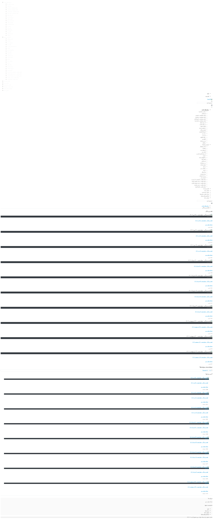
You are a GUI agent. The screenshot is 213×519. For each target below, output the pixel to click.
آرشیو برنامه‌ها (7, 37)
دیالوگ (8, 35)
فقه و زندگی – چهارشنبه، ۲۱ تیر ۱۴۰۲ (204, 235)
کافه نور (9, 31)
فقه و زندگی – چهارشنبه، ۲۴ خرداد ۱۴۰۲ (203, 281)
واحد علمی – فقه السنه (12, 79)
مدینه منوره (10, 66)
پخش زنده (6, 83)
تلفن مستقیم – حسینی (12, 7)
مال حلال (9, 64)
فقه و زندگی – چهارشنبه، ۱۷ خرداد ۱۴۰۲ (203, 296)
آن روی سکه (10, 15)
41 (207, 370)
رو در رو (9, 26)
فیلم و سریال (7, 81)
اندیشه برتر (10, 42)
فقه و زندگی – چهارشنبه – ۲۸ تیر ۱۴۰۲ (203, 220)
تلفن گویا (9, 51)
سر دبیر (9, 28)
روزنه (8, 62)
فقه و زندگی (10, 22)
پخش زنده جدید (7, 84)
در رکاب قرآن (10, 17)
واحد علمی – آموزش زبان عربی (14, 72)
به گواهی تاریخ (10, 50)
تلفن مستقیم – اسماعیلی (13, 11)
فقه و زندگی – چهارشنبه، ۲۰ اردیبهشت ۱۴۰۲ (202, 342)
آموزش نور (9, 70)
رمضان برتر (10, 61)
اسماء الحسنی (10, 24)
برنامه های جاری (7, 2)
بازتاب (8, 48)
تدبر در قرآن (10, 33)
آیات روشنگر (10, 39)
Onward (204, 370)
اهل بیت (9, 44)
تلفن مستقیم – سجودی (12, 9)
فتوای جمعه (10, 18)
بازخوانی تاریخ (10, 20)
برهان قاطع (9, 29)
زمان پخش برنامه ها (8, 86)
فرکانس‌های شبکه (8, 88)
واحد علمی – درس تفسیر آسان (14, 73)
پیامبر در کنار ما (10, 4)
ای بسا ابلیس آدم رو (11, 46)
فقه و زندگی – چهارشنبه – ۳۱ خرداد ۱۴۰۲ (203, 266)
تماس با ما (6, 90)
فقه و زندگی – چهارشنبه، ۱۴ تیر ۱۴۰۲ (204, 251)
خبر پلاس (9, 53)
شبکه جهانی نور (204, 387)
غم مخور (9, 6)
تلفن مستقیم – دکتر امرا (12, 13)
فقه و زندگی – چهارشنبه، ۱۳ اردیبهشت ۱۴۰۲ (202, 357)
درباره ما (207, 510)
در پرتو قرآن (10, 55)
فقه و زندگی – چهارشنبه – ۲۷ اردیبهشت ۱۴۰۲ (202, 327)
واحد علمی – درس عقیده (13, 77)
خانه (208, 508)
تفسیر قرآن (10, 57)
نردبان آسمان (10, 68)
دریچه (8, 59)
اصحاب (9, 40)
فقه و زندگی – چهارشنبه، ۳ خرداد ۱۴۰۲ (203, 311)
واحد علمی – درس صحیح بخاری (14, 75)
